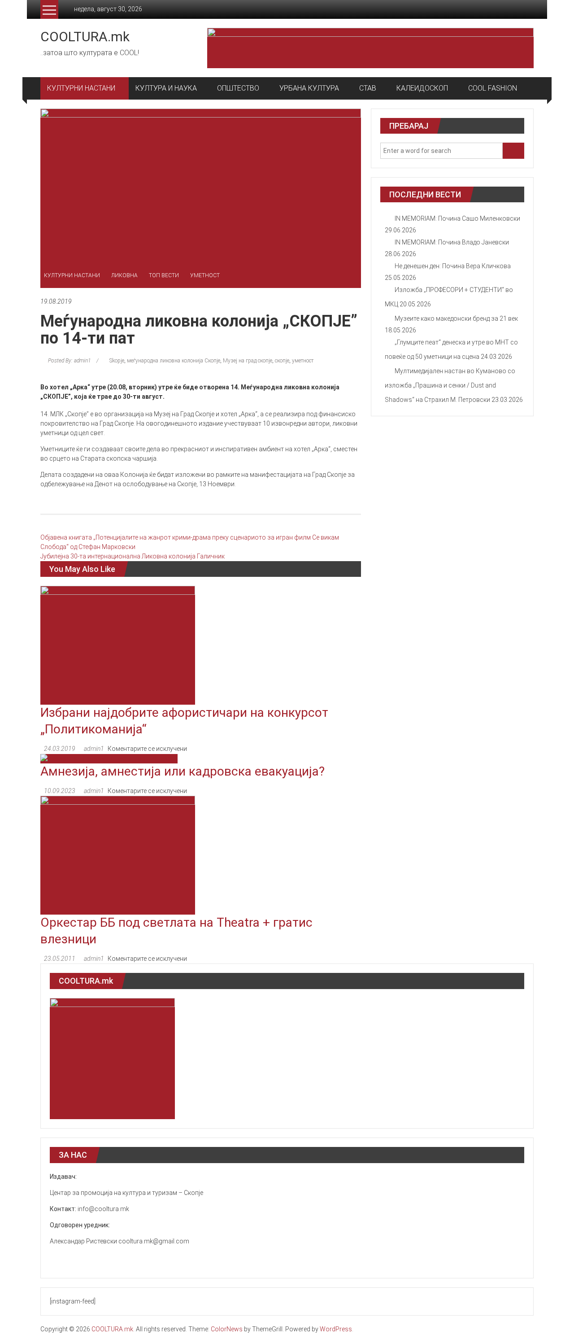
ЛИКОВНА (124, 275)
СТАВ (367, 88)
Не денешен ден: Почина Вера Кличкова (453, 266)
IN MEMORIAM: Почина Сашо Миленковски (457, 218)
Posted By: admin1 (69, 360)
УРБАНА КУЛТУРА (309, 88)
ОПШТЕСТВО (238, 88)
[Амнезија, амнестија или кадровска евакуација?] (109, 758)
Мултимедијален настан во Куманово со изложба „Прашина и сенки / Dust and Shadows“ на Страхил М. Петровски (450, 385)
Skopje (116, 360)
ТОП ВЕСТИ (164, 275)
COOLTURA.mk (85, 36)
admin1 (94, 748)
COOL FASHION (492, 88)
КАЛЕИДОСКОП (422, 88)
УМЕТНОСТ (205, 275)
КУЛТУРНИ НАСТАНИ (81, 88)
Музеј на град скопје (247, 360)
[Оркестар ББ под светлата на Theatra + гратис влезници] (117, 854)
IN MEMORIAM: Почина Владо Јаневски (452, 242)
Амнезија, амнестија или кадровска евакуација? (182, 771)
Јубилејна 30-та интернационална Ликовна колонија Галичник (132, 556)
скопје (282, 360)
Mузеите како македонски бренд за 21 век (456, 318)
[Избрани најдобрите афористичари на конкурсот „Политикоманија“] (117, 644)
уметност (302, 360)
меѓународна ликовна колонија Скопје (173, 360)
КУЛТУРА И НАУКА (166, 88)
